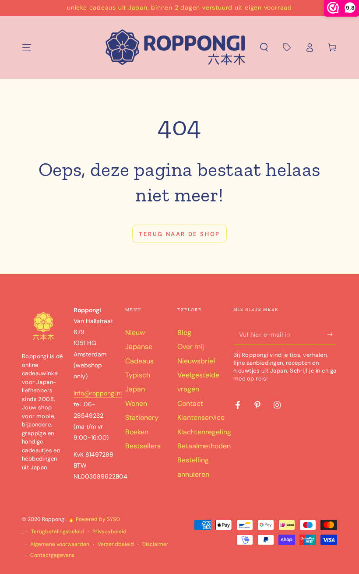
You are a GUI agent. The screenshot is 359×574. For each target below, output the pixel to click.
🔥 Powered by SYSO (94, 519)
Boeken (136, 432)
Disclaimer (155, 544)
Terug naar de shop (179, 234)
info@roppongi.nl (98, 393)
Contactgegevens (52, 555)
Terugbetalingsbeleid (57, 531)
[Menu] (26, 47)
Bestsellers (143, 446)
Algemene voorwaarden (59, 544)
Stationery (141, 417)
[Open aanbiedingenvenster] (286, 47)
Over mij (190, 346)
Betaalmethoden (204, 446)
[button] (264, 47)
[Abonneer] (332, 334)
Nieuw (135, 332)
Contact (190, 403)
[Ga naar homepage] (175, 47)
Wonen (136, 403)
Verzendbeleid (116, 544)
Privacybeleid (109, 531)
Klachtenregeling (204, 432)
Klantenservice (201, 417)
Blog (184, 332)
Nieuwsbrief (196, 361)
